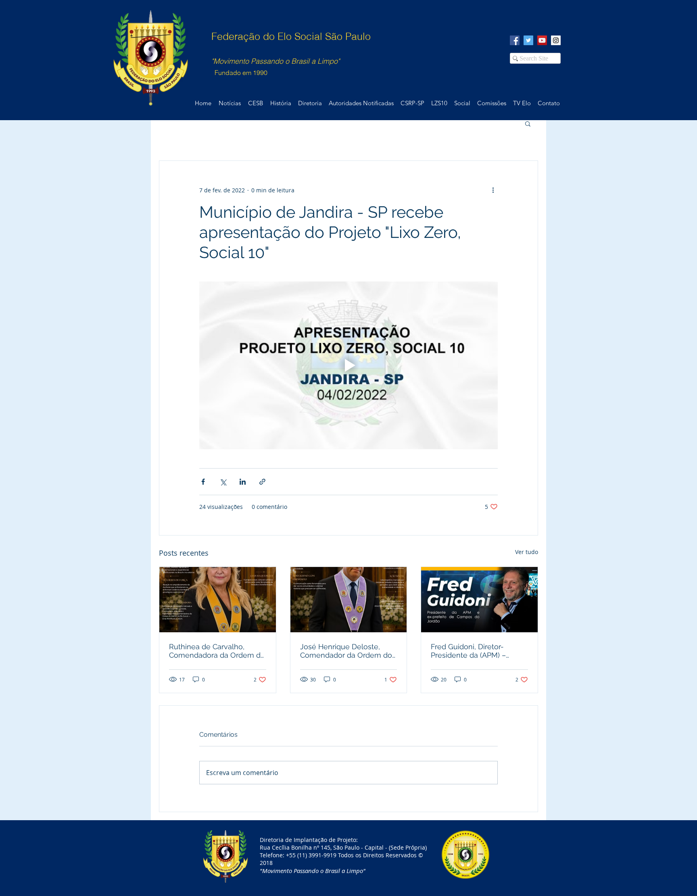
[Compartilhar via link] (262, 482)
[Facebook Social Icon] (515, 40)
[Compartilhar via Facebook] (203, 482)
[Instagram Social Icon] (556, 40)
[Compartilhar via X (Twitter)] (223, 482)
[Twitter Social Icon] (528, 40)
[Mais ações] (493, 190)
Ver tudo (526, 552)
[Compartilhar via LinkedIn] (242, 482)
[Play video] (348, 365)
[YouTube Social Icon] (542, 40)
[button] (528, 123)
